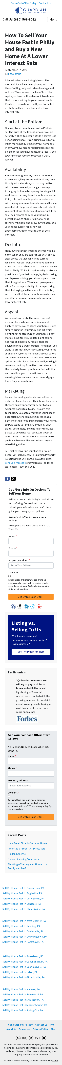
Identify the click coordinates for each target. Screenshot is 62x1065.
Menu (53, 19)
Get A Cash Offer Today (23, 3)
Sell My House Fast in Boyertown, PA (22, 956)
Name (12, 536)
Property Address (19, 560)
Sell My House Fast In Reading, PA (21, 926)
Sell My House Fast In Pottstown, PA (22, 942)
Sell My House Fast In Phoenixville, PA (23, 909)
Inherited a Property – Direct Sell (26, 848)
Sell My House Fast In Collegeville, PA (23, 898)
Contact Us (45, 3)
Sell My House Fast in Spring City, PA (22, 1010)
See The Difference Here (31, 652)
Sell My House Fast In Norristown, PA (23, 888)
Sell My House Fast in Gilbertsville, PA (23, 977)
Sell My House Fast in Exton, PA (19, 972)
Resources (24, 1029)
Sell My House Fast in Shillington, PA (22, 1000)
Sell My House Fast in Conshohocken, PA (24, 961)
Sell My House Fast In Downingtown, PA (24, 937)
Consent (14, 572)
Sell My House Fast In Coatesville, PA (22, 931)
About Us (11, 1029)
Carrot (55, 1060)
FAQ (52, 1024)
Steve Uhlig (14, 74)
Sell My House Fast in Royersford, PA (22, 994)
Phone (12, 548)
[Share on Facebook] (7, 479)
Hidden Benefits (17, 854)
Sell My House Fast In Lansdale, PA (21, 904)
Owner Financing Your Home (24, 859)
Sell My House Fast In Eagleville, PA (22, 893)
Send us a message (15, 463)
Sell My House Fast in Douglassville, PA (24, 967)
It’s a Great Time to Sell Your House (27, 843)
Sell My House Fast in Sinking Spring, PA (24, 1005)
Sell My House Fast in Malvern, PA (21, 989)
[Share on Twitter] (13, 479)
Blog (53, 1029)
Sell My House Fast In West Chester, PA (24, 921)
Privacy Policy (40, 1029)
